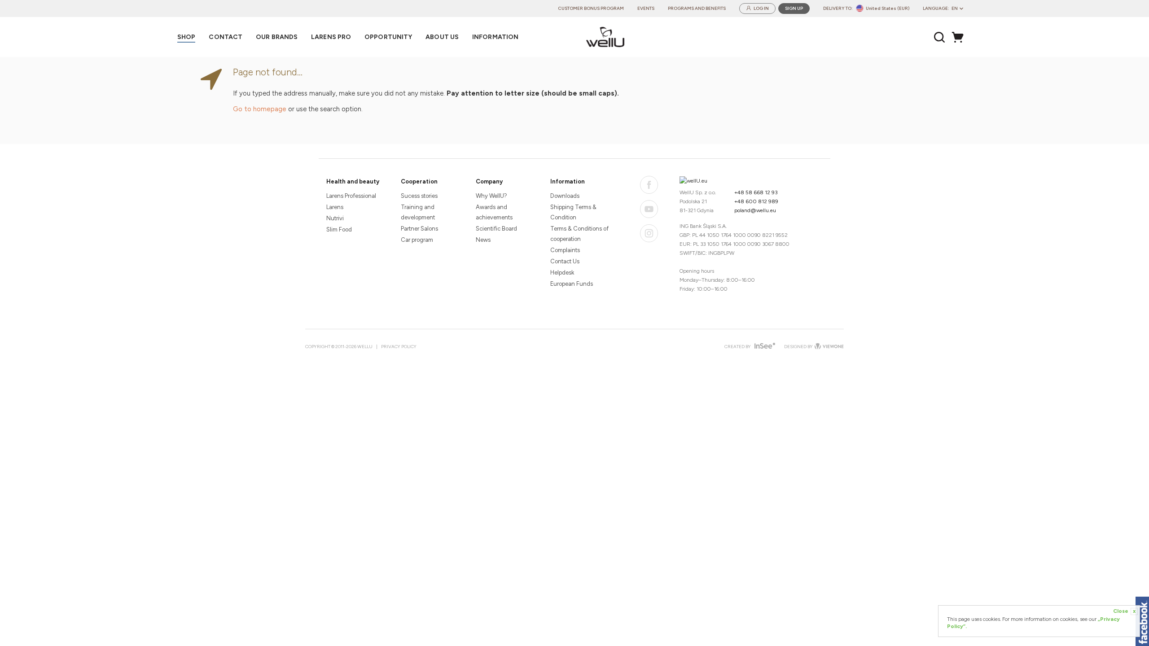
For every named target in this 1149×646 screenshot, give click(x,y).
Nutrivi (335, 218)
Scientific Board (496, 228)
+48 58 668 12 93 (756, 192)
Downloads (564, 195)
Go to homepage (259, 109)
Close (1124, 611)
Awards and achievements (494, 212)
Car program (417, 239)
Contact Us (564, 261)
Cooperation (419, 181)
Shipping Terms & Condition (573, 212)
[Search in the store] (939, 37)
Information (567, 181)
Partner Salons (419, 228)
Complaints (565, 250)
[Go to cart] (960, 37)
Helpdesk (562, 272)
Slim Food (339, 229)
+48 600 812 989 (756, 201)
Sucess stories (419, 195)
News (483, 239)
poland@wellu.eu (755, 210)
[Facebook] (649, 185)
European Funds (571, 283)
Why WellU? (491, 195)
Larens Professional (351, 195)
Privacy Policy (399, 346)
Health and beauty (352, 181)
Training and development (418, 212)
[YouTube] (649, 209)
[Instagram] (649, 233)
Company (489, 181)
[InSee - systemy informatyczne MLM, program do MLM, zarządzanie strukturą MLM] (763, 346)
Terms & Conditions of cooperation (579, 233)
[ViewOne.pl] (828, 346)
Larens (334, 207)
